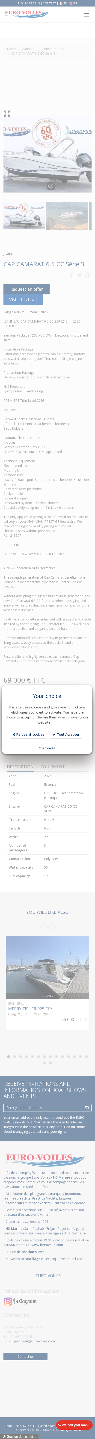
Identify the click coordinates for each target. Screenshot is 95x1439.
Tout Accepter (68, 734)
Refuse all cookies (30, 734)
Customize (47, 748)
